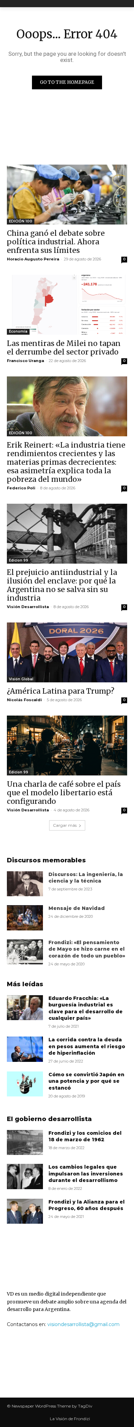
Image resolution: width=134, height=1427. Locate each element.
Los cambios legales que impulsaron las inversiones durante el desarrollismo (85, 1173)
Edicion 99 (18, 560)
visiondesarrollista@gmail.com (83, 1324)
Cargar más (65, 825)
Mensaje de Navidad (76, 908)
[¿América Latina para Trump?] (67, 652)
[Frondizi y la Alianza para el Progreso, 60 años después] (25, 1211)
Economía (18, 331)
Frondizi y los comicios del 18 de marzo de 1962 (85, 1136)
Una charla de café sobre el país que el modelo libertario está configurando (64, 793)
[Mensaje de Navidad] (25, 917)
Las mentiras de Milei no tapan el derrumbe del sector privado (64, 348)
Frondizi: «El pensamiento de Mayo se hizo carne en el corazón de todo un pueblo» (86, 949)
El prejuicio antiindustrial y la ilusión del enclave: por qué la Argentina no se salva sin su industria (62, 585)
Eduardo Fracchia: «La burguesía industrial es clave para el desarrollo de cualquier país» (85, 1008)
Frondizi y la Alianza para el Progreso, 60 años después (86, 1205)
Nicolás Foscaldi (24, 699)
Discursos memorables (46, 860)
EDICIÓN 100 (20, 221)
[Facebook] (58, 1372)
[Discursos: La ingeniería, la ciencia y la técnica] (25, 884)
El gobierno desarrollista (49, 1119)
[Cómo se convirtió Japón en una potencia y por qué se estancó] (25, 1084)
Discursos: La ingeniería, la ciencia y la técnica (85, 877)
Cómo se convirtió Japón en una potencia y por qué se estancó (86, 1081)
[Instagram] (75, 1372)
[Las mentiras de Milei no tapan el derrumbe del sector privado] (67, 305)
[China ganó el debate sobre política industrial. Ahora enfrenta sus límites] (67, 194)
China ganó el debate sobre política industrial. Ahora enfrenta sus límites (56, 242)
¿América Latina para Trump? (60, 691)
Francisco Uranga (25, 360)
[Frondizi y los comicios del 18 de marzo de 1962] (25, 1142)
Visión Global (21, 679)
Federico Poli (21, 488)
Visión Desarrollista (28, 606)
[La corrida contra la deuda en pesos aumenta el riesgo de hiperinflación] (25, 1049)
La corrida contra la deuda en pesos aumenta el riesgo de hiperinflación (86, 1046)
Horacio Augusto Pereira (33, 259)
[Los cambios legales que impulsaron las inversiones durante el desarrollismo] (25, 1176)
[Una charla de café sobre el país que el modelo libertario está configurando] (67, 745)
